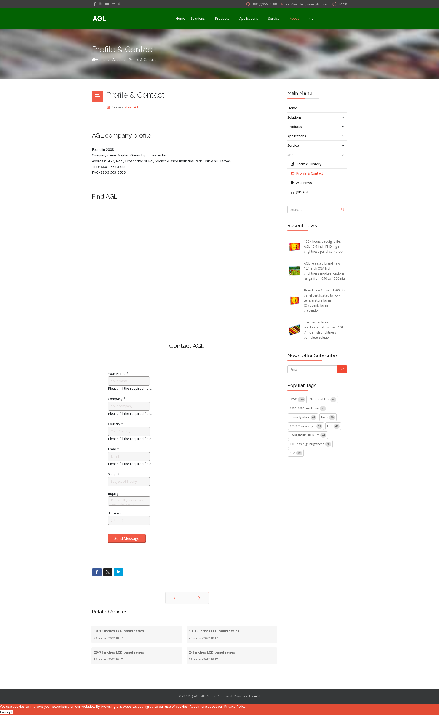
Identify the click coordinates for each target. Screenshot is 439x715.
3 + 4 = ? (114, 513)
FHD (332, 426)
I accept (6, 712)
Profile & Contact (309, 173)
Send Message (126, 538)
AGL (257, 696)
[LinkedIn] (113, 4)
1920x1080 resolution (307, 408)
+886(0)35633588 (264, 4)
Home (180, 18)
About (294, 18)
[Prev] (176, 598)
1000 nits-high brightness (309, 444)
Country (115, 423)
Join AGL (302, 192)
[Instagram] (100, 4)
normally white (302, 417)
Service (274, 18)
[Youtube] (107, 4)
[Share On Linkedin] (118, 572)
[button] (339, 3)
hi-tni (327, 417)
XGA (295, 453)
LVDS (296, 399)
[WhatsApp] (119, 4)
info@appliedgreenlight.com (306, 4)
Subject (114, 474)
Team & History (308, 164)
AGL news (303, 182)
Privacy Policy (235, 706)
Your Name (118, 373)
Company (116, 398)
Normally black (322, 399)
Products (222, 18)
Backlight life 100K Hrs (307, 435)
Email (113, 449)
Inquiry (113, 493)
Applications (248, 18)
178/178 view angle (305, 426)
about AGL (132, 107)
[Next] (198, 598)
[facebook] (95, 4)
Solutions (198, 18)
